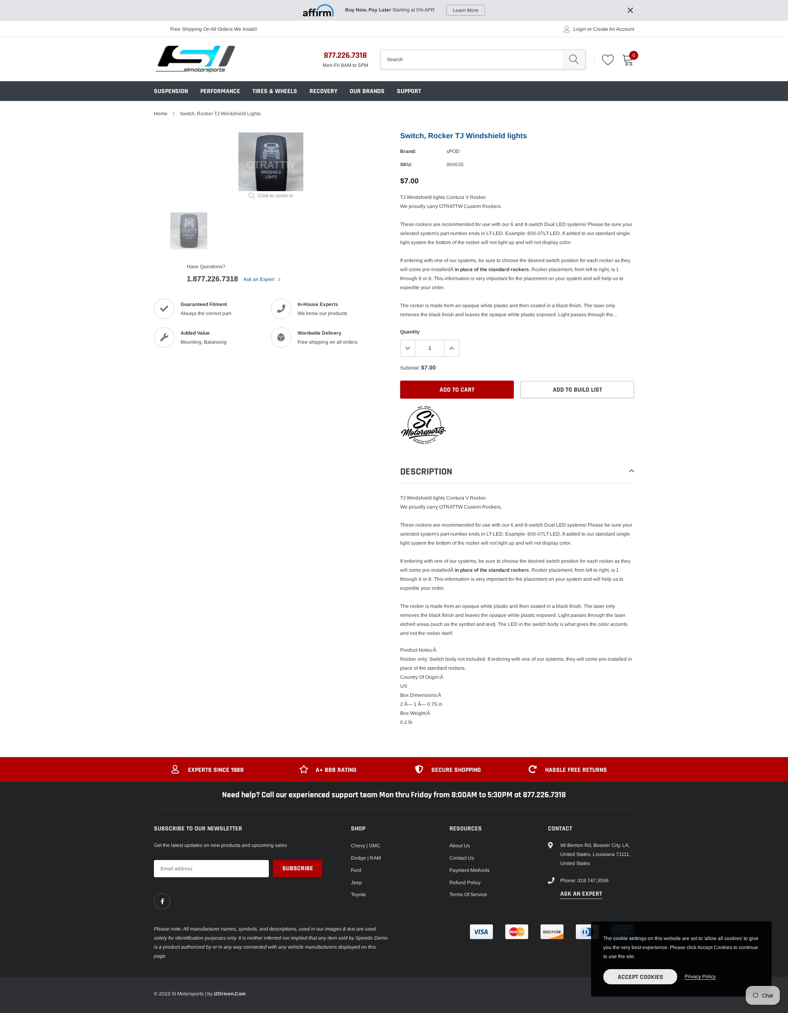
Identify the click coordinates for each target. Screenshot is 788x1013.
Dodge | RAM (366, 858)
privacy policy (700, 976)
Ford (356, 870)
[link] (162, 901)
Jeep (356, 882)
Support (409, 91)
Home (160, 113)
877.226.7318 (345, 55)
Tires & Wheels (274, 91)
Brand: (408, 151)
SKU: (406, 164)
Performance (220, 91)
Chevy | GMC (365, 846)
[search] (574, 59)
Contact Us (461, 858)
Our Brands (367, 91)
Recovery (323, 91)
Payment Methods (469, 870)
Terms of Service (468, 894)
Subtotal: (410, 368)
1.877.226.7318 (212, 279)
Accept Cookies (640, 977)
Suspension (171, 91)
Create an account (613, 29)
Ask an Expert (259, 279)
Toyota (358, 894)
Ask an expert (581, 894)
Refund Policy (465, 882)
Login (579, 29)
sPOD (453, 151)
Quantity (410, 332)
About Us (459, 846)
